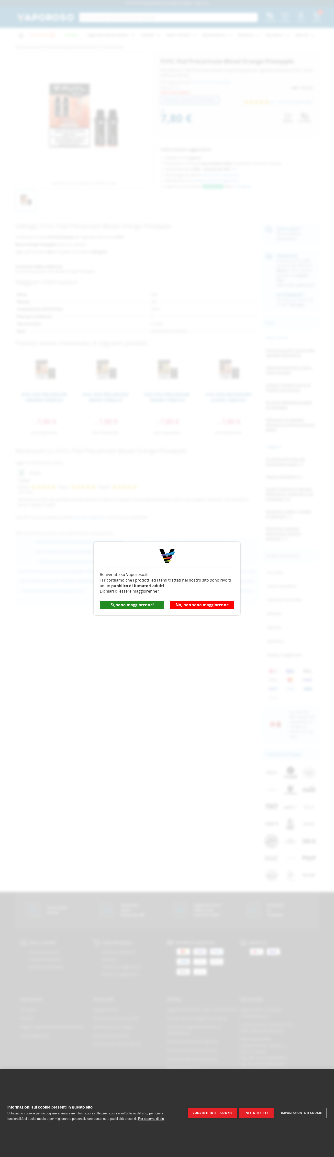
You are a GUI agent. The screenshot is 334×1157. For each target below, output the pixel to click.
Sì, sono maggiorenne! (132, 605)
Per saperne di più (151, 1119)
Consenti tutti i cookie (212, 1113)
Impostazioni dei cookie (301, 1113)
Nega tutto (256, 1113)
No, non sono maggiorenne (202, 605)
